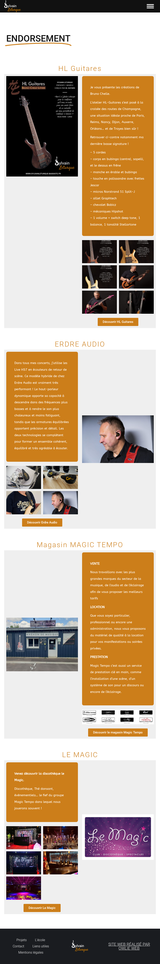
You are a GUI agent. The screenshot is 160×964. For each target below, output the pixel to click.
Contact (18, 946)
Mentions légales (30, 952)
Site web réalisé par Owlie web (129, 946)
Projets (21, 940)
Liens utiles (40, 946)
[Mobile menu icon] (150, 6)
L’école (40, 940)
